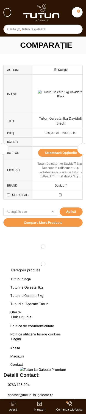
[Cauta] (76, 29)
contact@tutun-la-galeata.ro (30, 395)
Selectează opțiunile (61, 153)
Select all (20, 195)
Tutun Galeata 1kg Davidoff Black (60, 120)
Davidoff (61, 185)
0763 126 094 (19, 385)
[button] (7, 12)
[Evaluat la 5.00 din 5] (60, 142)
